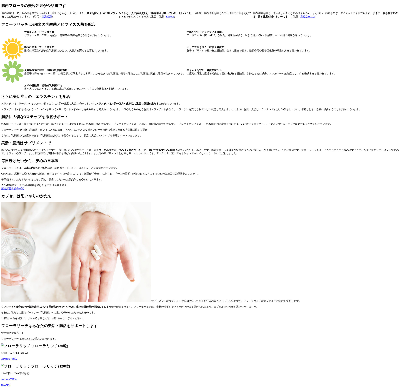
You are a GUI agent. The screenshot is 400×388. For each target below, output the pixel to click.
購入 (6, 385)
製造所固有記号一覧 (12, 188)
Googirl (170, 16)
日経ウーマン (307, 16)
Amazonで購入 (9, 358)
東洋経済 (47, 16)
